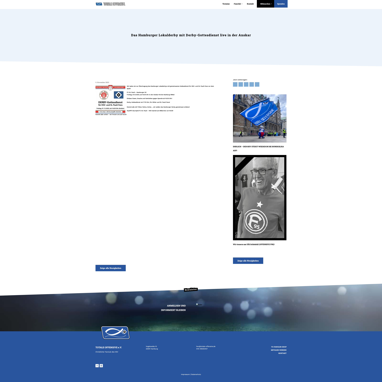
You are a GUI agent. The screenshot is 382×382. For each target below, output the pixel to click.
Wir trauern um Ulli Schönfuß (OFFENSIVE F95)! (253, 244)
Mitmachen (265, 4)
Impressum (185, 374)
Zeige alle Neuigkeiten (248, 260)
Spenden (281, 4)
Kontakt (250, 4)
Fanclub (237, 4)
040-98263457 (202, 349)
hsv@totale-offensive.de (205, 346)
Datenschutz (196, 374)
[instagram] (101, 365)
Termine (226, 4)
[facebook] (97, 365)
